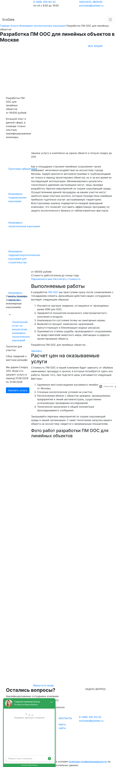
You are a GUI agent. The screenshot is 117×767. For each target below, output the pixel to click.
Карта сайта (62, 726)
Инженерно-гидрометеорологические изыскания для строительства (24, 257)
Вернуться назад (43, 685)
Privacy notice (108, 386)
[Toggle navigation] (110, 20)
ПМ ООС (53, 292)
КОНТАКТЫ (65, 718)
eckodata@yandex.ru (91, 5)
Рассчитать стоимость (67, 279)
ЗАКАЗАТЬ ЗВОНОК (90, 1)
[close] (115, 386)
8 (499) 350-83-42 (44, 1)
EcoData (8, 19)
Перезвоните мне (41, 279)
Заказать (36, 350)
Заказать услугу (17, 390)
